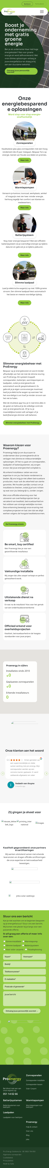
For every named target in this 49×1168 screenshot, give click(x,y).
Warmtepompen (24, 187)
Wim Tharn (20, 783)
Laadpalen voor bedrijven (12, 1117)
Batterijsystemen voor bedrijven (11, 1106)
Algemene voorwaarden (12, 1154)
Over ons (29, 1131)
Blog (27, 1135)
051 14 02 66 (10, 1094)
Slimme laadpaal (24, 282)
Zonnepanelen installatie (35, 1080)
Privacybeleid (8, 1160)
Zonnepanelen (24, 143)
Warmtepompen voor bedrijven (34, 1106)
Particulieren (39, 4)
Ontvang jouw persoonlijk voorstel (18, 71)
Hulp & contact (31, 1127)
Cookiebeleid (8, 1157)
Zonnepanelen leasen (34, 1084)
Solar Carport (31, 1088)
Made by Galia (8, 1164)
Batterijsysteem (24, 235)
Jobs (27, 1139)
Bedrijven (27, 4)
